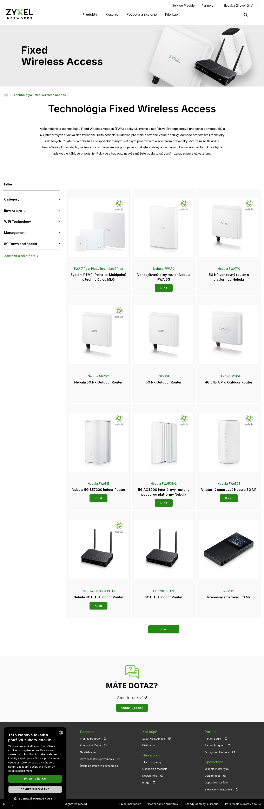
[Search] (246, 15)
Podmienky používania (163, 803)
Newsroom (151, 755)
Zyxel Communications (219, 789)
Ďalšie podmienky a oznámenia (99, 765)
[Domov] (6, 95)
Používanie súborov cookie (243, 803)
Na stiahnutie (88, 752)
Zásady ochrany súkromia (201, 803)
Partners (207, 5)
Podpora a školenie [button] (141, 14)
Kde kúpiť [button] (172, 14)
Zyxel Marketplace (153, 738)
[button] (35, 798)
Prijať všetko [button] (35, 778)
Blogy (145, 782)
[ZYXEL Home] (19, 14)
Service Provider (184, 5)
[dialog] (35, 766)
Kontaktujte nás (132, 707)
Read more (25, 770)
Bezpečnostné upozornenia (97, 759)
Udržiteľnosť (212, 775)
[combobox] (61, 732)
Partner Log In (213, 738)
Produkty (89, 14)
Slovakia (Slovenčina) (238, 5)
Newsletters (149, 775)
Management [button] (15, 233)
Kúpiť (163, 288)
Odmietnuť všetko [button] (35, 789)
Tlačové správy (151, 762)
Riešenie (111, 14)
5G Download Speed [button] (20, 244)
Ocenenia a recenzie (154, 768)
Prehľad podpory (90, 738)
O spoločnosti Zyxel (217, 768)
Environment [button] (14, 210)
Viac (163, 629)
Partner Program (214, 745)
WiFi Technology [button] (17, 221)
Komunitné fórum (90, 745)
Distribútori (149, 745)
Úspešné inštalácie (216, 782)
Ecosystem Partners (217, 752)
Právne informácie (129, 803)
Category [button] (11, 199)
